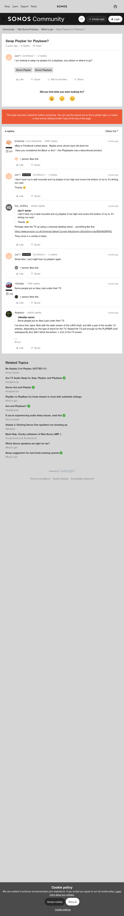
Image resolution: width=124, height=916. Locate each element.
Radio (34, 6)
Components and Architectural (20, 438)
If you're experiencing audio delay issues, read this (33, 415)
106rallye (19, 283)
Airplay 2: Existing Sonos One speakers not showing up (36, 424)
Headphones (12, 382)
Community (8, 29)
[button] (3, 19)
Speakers (10, 428)
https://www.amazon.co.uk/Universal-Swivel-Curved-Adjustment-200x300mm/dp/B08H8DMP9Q (63, 231)
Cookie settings (60, 478)
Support (25, 6)
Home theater (12, 372)
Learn (15, 6)
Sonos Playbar (23, 70)
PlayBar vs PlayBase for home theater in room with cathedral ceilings (43, 396)
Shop (7, 6)
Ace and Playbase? (16, 406)
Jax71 (18, 55)
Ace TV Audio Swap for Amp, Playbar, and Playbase (33, 377)
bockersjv (19, 141)
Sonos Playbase (43, 70)
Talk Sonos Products (27, 29)
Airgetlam (19, 312)
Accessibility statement (82, 478)
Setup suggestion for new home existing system (32, 452)
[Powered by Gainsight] (62, 472)
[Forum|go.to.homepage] (36, 19)
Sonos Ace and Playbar (18, 387)
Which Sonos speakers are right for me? (27, 443)
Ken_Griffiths (21, 205)
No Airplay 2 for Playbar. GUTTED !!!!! (26, 368)
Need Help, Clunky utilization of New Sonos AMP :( (33, 434)
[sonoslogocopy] (62, 6)
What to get (47, 29)
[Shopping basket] (115, 6)
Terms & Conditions (40, 478)
